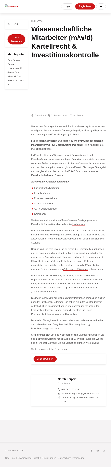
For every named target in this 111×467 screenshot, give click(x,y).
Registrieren (85, 6)
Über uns (10, 458)
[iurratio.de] (11, 6)
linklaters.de (78, 224)
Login (68, 6)
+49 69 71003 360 (70, 389)
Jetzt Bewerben (16, 39)
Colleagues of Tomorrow (75, 269)
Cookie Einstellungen (45, 458)
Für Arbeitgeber (24, 458)
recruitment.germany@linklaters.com (80, 393)
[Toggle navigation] (101, 6)
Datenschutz (64, 458)
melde (11, 80)
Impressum (78, 458)
